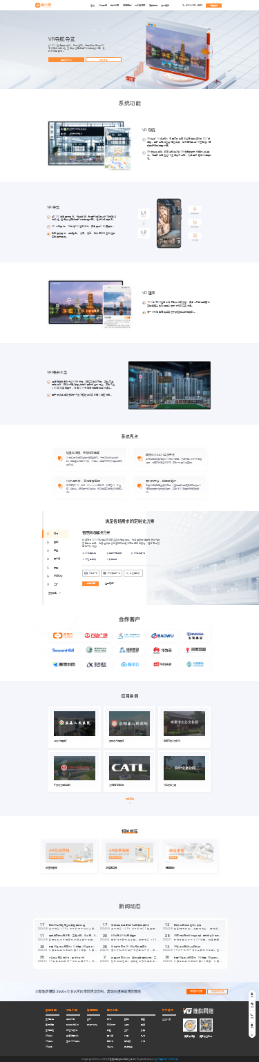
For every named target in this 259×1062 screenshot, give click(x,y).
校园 (126, 1035)
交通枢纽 (128, 1046)
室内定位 (50, 1030)
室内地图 (50, 1024)
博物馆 (127, 1041)
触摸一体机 (92, 1024)
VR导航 (49, 1041)
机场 (143, 1035)
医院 (126, 1019)
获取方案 (103, 60)
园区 (143, 1019)
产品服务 (103, 5)
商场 (109, 1019)
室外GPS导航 (72, 1041)
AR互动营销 (71, 1030)
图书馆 (110, 1035)
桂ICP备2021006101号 (166, 1059)
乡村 (143, 1041)
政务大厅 (111, 1024)
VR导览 (49, 1046)
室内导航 (50, 1019)
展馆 (143, 1024)
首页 (92, 5)
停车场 (110, 1041)
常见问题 (153, 5)
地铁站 (110, 1046)
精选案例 (127, 5)
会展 (143, 1030)
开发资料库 (140, 5)
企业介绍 (166, 1019)
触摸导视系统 (72, 1024)
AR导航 (49, 1035)
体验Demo (66, 60)
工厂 (126, 1030)
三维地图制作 (72, 1035)
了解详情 (90, 583)
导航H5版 (70, 1019)
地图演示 (214, 5)
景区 (109, 1030)
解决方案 (115, 5)
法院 (126, 1024)
